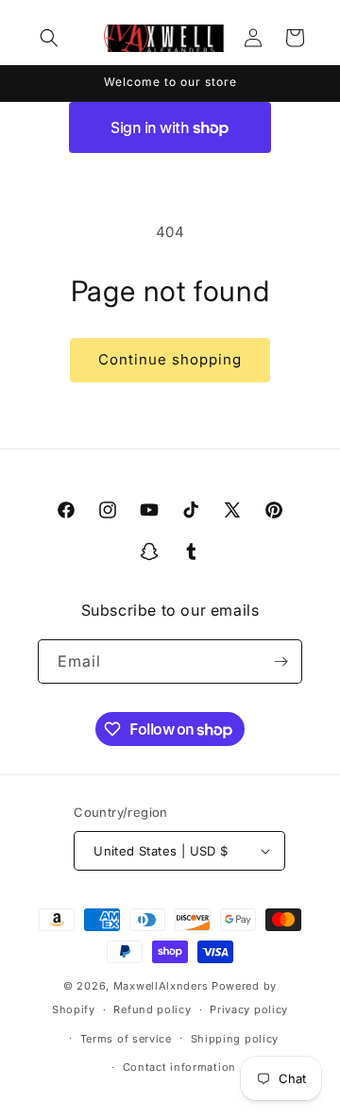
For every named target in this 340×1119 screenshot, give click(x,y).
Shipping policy (235, 1038)
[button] (49, 38)
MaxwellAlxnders (161, 985)
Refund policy (152, 1009)
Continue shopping (170, 359)
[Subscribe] (280, 661)
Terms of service (126, 1038)
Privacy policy (249, 1009)
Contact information (179, 1067)
